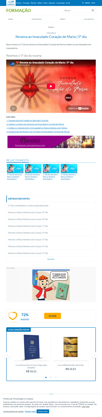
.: (6, 131)
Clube (45, 3)
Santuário (52, 3)
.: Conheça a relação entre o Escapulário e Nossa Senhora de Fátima (36, 128)
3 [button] (56, 377)
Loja (93, 3)
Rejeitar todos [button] (30, 411)
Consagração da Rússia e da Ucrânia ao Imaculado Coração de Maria (38, 131)
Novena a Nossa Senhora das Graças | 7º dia (28, 226)
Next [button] (94, 355)
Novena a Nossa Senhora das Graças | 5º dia (28, 239)
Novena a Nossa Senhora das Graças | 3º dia (28, 253)
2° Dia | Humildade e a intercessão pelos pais (28, 205)
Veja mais (51, 259)
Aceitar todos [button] (43, 411)
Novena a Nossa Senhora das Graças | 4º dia (28, 246)
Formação (26, 3)
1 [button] (46, 377)
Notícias (33, 3)
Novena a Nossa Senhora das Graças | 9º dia (28, 212)
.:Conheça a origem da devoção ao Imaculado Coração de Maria (35, 124)
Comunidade (60, 3)
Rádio (87, 3)
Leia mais (85, 406)
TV (83, 3)
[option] (31, 355)
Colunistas (89, 19)
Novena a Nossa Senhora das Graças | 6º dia (28, 232)
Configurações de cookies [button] (13, 411)
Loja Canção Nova (18, 330)
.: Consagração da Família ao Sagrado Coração (27, 120)
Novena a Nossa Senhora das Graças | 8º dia (28, 219)
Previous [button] (7, 355)
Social (68, 3)
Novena (51, 27)
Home (10, 19)
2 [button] (51, 377)
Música (40, 3)
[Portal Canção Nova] (11, 3)
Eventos (19, 3)
